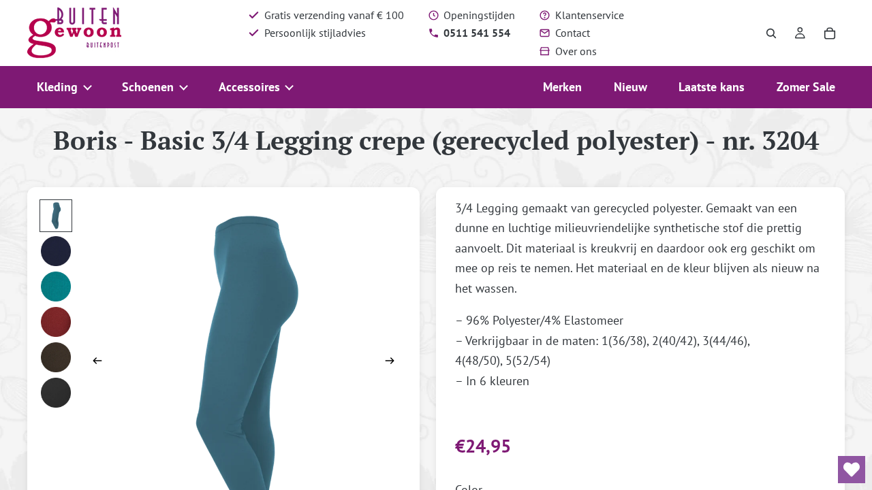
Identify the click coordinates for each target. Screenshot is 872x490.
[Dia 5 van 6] (56, 357)
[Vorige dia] (93, 363)
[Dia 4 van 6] (56, 322)
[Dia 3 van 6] (56, 286)
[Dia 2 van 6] (56, 251)
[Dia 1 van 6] (56, 216)
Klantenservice (589, 15)
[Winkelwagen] (830, 33)
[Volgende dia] (394, 363)
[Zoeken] (771, 33)
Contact (572, 32)
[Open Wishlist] (851, 469)
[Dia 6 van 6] (56, 393)
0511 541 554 (476, 32)
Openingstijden (479, 15)
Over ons (575, 51)
